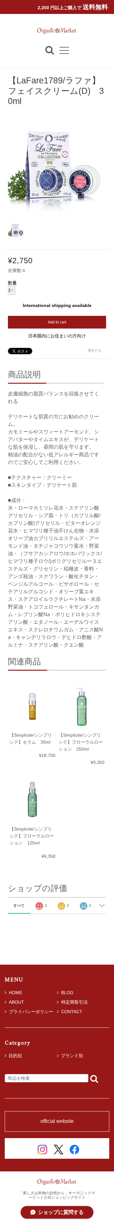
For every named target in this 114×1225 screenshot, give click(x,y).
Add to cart (57, 322)
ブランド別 (72, 1055)
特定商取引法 (74, 1002)
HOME (15, 992)
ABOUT (16, 1002)
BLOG (67, 992)
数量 (12, 283)
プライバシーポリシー (31, 1011)
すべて (19, 905)
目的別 (15, 1055)
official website (57, 1121)
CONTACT (71, 1011)
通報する (94, 350)
